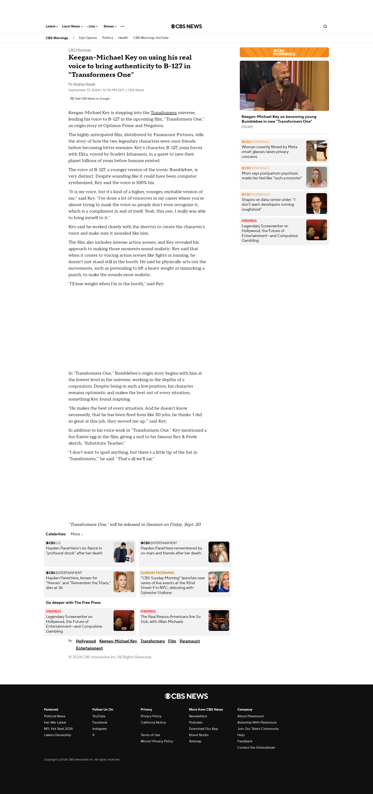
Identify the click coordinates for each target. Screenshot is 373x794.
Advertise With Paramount (257, 722)
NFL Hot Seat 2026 (58, 728)
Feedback (244, 741)
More (76, 534)
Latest (51, 26)
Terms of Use (150, 735)
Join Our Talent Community (258, 728)
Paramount (190, 641)
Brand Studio (199, 735)
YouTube (98, 716)
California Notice (153, 722)
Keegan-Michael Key (118, 641)
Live (92, 26)
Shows (109, 26)
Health (123, 38)
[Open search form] (325, 26)
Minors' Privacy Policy (157, 741)
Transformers (164, 113)
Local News (71, 26)
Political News (54, 716)
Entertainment (89, 648)
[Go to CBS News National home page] (186, 26)
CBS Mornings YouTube (151, 38)
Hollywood (86, 641)
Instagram (99, 728)
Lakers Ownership (57, 735)
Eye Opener (88, 38)
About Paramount (250, 716)
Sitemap (195, 741)
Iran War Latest (55, 722)
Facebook (99, 722)
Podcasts (195, 722)
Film (172, 641)
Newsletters (198, 716)
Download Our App (203, 728)
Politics (107, 38)
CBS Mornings (57, 38)
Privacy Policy (151, 716)
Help (241, 735)
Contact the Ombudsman (256, 747)
